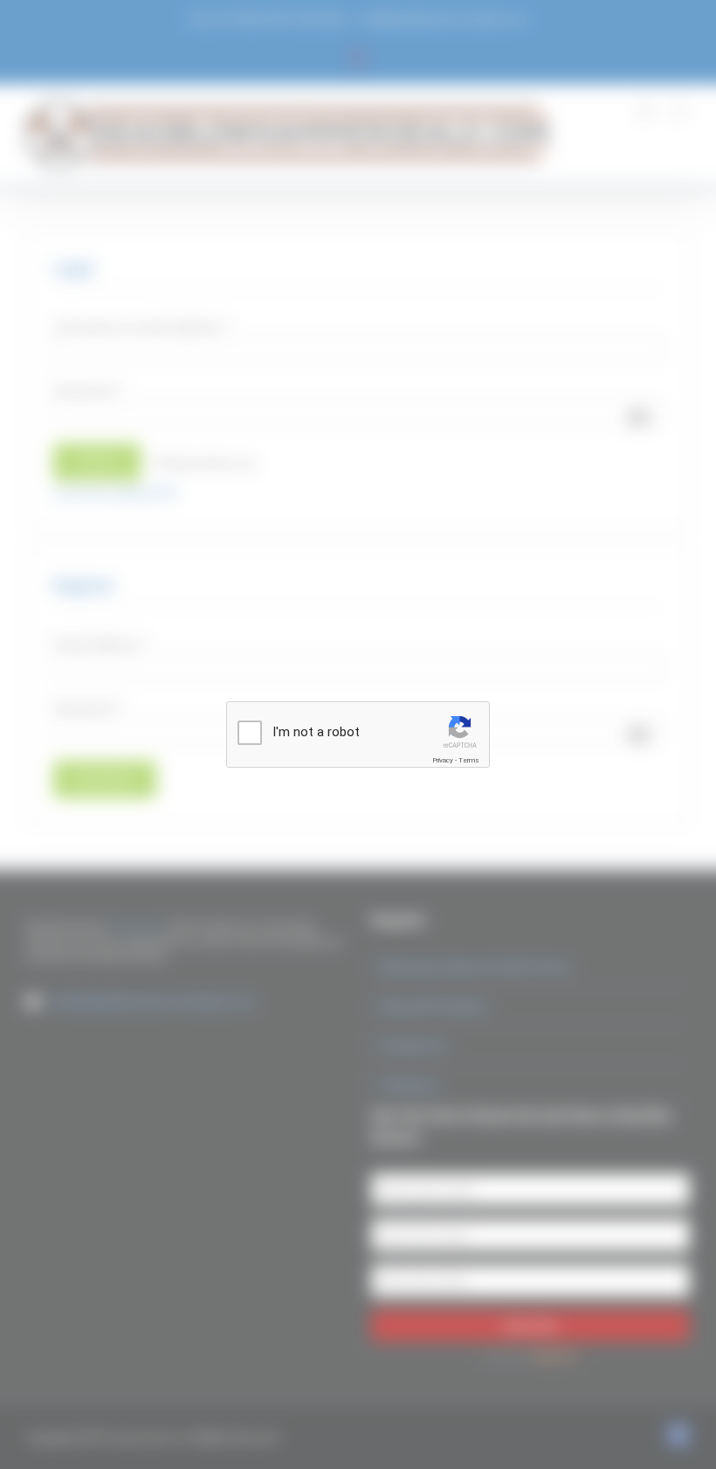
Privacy (442, 760)
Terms (468, 760)
